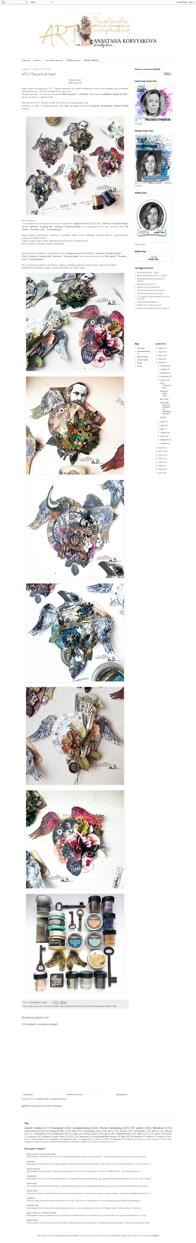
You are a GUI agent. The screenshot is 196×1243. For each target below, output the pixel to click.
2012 (160, 469)
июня (163, 425)
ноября (163, 369)
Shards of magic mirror (164, 393)
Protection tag (32, 1205)
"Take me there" (69, 94)
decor (110, 1131)
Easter (95, 1142)
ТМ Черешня (136, 1137)
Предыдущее (122, 1094)
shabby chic (85, 1142)
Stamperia (105, 1142)
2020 (160, 359)
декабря (164, 366)
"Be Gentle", (111, 256)
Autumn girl (31, 1183)
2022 (160, 352)
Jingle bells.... (32, 1176)
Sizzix (139, 366)
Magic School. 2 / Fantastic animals (41, 1213)
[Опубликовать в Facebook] (62, 1002)
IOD (106, 1139)
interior (130, 1139)
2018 (160, 448)
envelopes (54, 1139)
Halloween (117, 1139)
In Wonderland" (54, 229)
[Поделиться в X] (59, 1002)
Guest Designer (38, 1139)
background (58, 1133)
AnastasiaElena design (105, 1136)
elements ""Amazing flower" (68, 226)
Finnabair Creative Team (53, 1136)
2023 (160, 348)
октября (164, 373)
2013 (160, 466)
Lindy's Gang (142, 360)
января (163, 443)
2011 (160, 473)
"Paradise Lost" (37, 229)
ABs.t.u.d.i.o (34, 1006)
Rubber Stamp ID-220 (115, 94)
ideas (74, 1131)
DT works (47, 1006)
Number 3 (31, 1198)
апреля (163, 432)
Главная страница (75, 1094)
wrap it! (140, 1139)
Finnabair (55, 1006)
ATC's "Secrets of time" (165, 385)
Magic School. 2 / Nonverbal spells (41, 1154)
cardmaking (39, 1133)
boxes (169, 1133)
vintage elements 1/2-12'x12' (87, 223)
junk (113, 1142)
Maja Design (152, 1139)
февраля (164, 440)
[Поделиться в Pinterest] (65, 1002)
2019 (160, 363)
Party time (31, 1162)
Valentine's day (69, 1139)
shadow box (86, 1139)
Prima (139, 363)
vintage (160, 1137)
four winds (164, 399)
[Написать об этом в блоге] (56, 1002)
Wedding (75, 1142)
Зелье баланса (33, 1169)
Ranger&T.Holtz (111, 1006)
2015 (160, 458)
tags (123, 1136)
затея (157, 1133)
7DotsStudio (139, 1131)
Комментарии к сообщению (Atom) (52, 1099)
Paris (98, 1139)
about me (37, 60)
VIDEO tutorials (73, 60)
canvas (32, 1136)
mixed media (86, 1006)
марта (163, 436)
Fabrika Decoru (91, 1133)
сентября (164, 376)
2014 (160, 462)
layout (107, 1133)
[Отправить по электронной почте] (53, 1002)
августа (163, 380)
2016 (160, 455)
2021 (160, 355)
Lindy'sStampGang (67, 1006)
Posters (163, 417)
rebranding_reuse (92, 1131)
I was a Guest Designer (53, 60)
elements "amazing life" (41, 226)
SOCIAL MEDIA (91, 60)
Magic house (32, 1220)
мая (162, 429)
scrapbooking (81, 1128)
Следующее (28, 1094)
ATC (41, 1006)
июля (163, 422)
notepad (149, 1137)
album (155, 1131)
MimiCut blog (142, 357)
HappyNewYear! (124, 1133)
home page (26, 60)
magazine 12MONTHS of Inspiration (55, 1142)
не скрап (73, 1133)
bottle (37, 1142)
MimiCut (78, 1006)
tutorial (123, 1131)
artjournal (84, 1136)
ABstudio (84, 94)
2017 (160, 451)
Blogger (155, 1236)
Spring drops (32, 1191)
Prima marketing (98, 1006)
